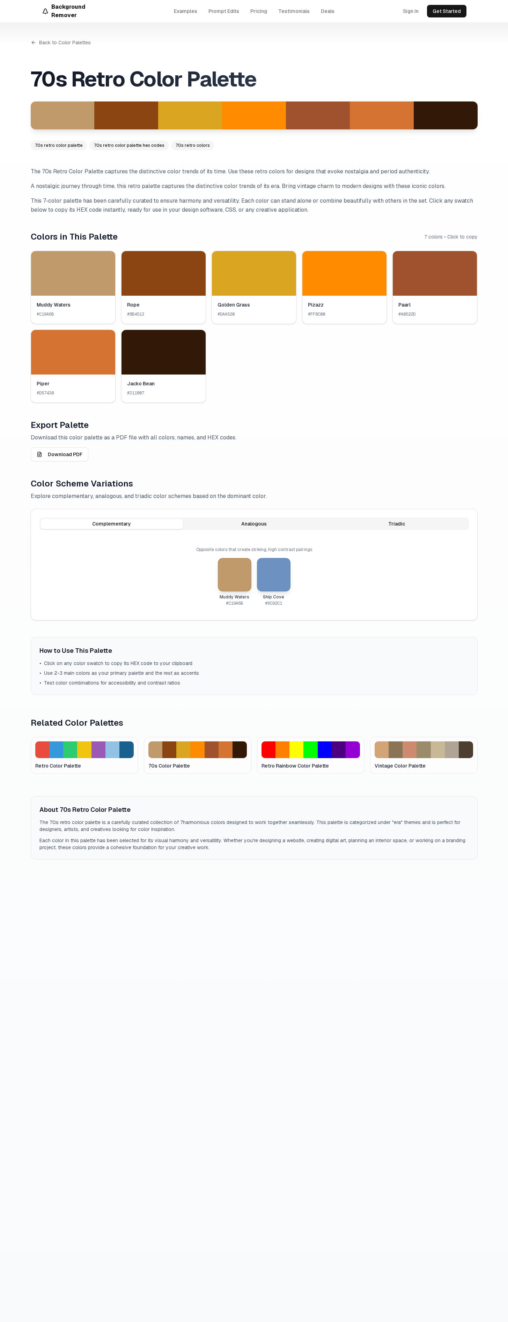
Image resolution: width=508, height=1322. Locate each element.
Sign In (411, 11)
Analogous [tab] (254, 524)
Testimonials (294, 11)
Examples (185, 11)
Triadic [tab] (396, 524)
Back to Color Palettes (65, 42)
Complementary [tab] (111, 524)
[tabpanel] (254, 576)
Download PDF (65, 454)
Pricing (258, 11)
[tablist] (254, 524)
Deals (327, 11)
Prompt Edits (223, 11)
